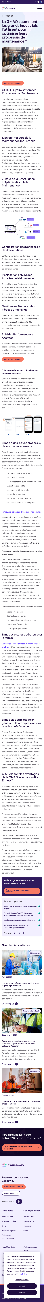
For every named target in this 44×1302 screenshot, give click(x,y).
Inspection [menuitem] (27, 1226)
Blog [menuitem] (4, 1226)
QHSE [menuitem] (25, 1230)
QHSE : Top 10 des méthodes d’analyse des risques (20, 907)
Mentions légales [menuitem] (8, 1230)
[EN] (41, 2)
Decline (22, 1292)
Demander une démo (12, 1187)
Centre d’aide (9, 1193)
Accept (22, 1286)
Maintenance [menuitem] (28, 1221)
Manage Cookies (22, 1280)
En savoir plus (8, 1003)
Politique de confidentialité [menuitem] (8, 1236)
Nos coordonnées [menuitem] (9, 1221)
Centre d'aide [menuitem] (6, 2)
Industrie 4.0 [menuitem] (28, 1216)
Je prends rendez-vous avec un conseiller (17, 891)
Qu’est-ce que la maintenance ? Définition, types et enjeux (16, 926)
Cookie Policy (21, 1274)
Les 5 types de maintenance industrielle (19, 920)
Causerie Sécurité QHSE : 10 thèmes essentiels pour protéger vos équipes (18, 914)
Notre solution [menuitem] (7, 1216)
